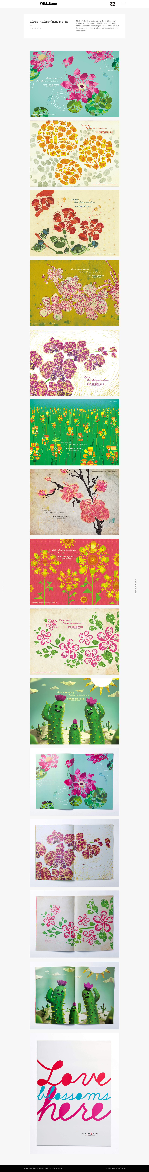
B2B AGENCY (57, 1168)
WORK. (26, 1168)
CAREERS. (40, 1168)
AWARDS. (32, 1168)
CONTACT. (48, 1168)
